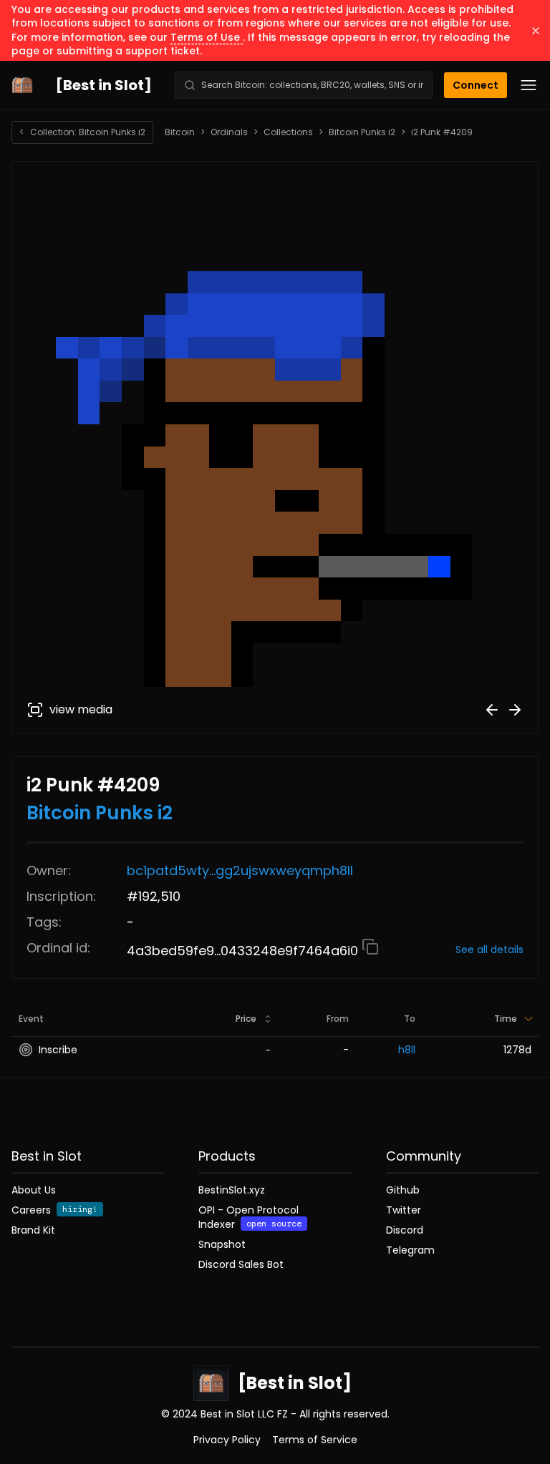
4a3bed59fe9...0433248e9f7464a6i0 (244, 951)
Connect (475, 85)
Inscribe (58, 1050)
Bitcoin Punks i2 (362, 132)
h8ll (406, 1050)
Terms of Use (206, 37)
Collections (288, 132)
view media (80, 709)
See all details (489, 949)
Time (505, 1018)
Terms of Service (314, 1440)
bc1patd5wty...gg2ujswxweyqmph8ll (240, 870)
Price (246, 1018)
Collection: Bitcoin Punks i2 (82, 132)
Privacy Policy (227, 1440)
